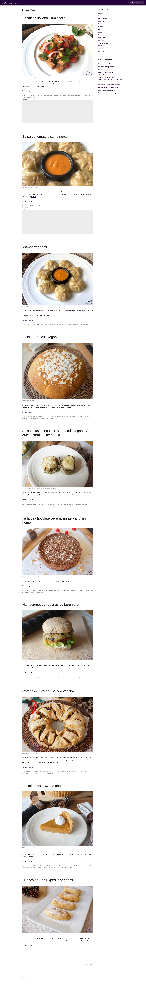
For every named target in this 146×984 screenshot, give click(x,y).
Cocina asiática (63, 205)
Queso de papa (44, 506)
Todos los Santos (52, 950)
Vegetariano (77, 95)
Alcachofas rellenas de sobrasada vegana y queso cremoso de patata (111, 76)
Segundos (34, 677)
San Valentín (41, 592)
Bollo (48, 416)
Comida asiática (81, 324)
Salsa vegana (78, 205)
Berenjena (63, 677)
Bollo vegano (72, 416)
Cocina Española (32, 418)
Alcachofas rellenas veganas (63, 504)
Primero (38, 95)
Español (24, 977)
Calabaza (71, 865)
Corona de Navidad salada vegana (48, 691)
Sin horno (35, 592)
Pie (75, 865)
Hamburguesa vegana (47, 677)
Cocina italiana (84, 95)
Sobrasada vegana (27, 506)
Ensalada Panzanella (50, 95)
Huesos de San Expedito (62, 950)
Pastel (77, 865)
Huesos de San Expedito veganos (47, 880)
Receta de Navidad (79, 771)
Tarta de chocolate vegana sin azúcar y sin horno (110, 81)
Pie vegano (29, 867)
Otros (100, 29)
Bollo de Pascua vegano (40, 337)
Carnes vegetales (103, 16)
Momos (42, 324)
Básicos (100, 13)
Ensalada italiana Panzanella (43, 18)
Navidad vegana (50, 773)
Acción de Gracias (57, 867)
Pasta (100, 32)
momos (33, 196)
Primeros (33, 95)
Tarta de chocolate (54, 590)
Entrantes (101, 24)
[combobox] (136, 2)
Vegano (72, 95)
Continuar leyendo (27, 91)
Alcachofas (43, 504)
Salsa (37, 205)
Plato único (101, 37)
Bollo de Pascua (53, 416)
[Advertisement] (58, 112)
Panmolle (58, 95)
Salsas (34, 205)
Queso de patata (36, 506)
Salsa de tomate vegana (53, 205)
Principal (50, 771)
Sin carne (74, 324)
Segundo (39, 677)
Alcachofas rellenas (51, 504)
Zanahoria (69, 677)
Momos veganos (34, 247)
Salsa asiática (71, 205)
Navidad (59, 771)
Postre (44, 416)
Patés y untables (103, 35)
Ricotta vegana (65, 771)
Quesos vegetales (103, 43)
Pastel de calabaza (54, 865)
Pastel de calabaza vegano (42, 786)
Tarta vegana (62, 590)
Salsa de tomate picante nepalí (45, 136)
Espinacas (72, 771)
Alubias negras (57, 677)
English (29, 977)
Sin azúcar (84, 590)
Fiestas (41, 771)
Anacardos (28, 678)
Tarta (48, 590)
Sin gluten (51, 506)
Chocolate (79, 590)
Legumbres (75, 677)
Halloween (64, 867)
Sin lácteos (51, 418)
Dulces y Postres (36, 416)
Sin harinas (25, 592)
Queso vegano (84, 504)
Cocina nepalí (86, 205)
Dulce (41, 416)
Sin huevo (46, 418)
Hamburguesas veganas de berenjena (50, 604)
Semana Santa (40, 418)
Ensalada (42, 95)
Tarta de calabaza (63, 865)
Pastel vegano (86, 865)
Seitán (86, 324)
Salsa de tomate (43, 205)
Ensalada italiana (65, 95)
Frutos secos (42, 773)
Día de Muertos (35, 951)
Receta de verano (31, 97)
